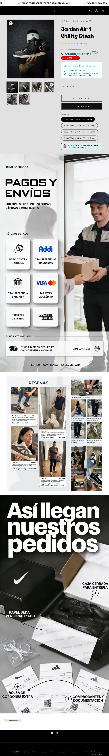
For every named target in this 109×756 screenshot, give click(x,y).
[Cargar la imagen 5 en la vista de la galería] (24, 99)
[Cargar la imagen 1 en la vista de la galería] (12, 87)
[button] (6, 11)
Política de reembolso (57, 752)
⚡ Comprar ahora (12, 721)
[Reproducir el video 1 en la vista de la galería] (49, 87)
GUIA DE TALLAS (68, 86)
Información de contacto (93, 752)
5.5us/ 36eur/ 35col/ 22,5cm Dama (79, 125)
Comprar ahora (82, 106)
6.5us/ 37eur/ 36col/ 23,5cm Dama (79, 138)
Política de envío (96, 754)
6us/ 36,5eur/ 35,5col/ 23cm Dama (79, 132)
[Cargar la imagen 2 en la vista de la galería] (24, 87)
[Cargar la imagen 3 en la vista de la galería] (36, 87)
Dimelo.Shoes (24, 752)
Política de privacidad (39, 752)
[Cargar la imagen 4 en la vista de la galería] (12, 99)
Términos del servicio (75, 752)
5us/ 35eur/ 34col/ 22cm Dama (78, 119)
